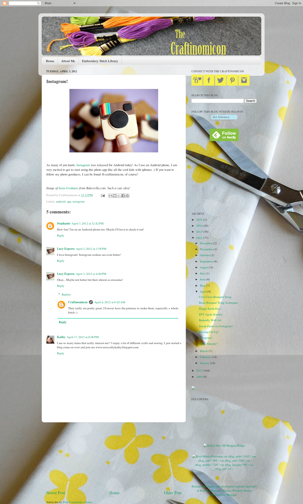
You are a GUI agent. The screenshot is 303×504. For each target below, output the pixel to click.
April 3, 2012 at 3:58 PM (91, 249)
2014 (199, 226)
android (60, 201)
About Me (68, 61)
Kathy (61, 337)
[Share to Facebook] (123, 195)
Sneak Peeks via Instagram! (216, 326)
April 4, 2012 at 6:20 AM (109, 302)
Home (50, 61)
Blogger (231, 495)
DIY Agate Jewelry (211, 314)
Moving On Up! (209, 332)
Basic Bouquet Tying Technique (218, 303)
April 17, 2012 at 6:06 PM (83, 337)
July (203, 273)
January (205, 363)
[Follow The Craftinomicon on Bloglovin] (224, 120)
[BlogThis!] (114, 195)
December (206, 243)
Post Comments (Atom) (77, 502)
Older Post (172, 492)
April (203, 291)
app (69, 201)
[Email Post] (102, 195)
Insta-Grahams (68, 188)
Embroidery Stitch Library (100, 61)
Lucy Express (66, 248)
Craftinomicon (78, 302)
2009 (199, 377)
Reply (60, 235)
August (204, 267)
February (206, 357)
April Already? (208, 344)
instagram (79, 201)
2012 (199, 238)
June (203, 279)
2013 (199, 232)
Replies (66, 294)
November (207, 249)
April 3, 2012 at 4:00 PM (91, 274)
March (204, 351)
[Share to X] (119, 195)
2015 (199, 220)
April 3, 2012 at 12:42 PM (88, 223)
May (203, 285)
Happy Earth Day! (210, 309)
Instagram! (205, 338)
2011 (199, 370)
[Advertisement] (114, 456)
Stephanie (63, 223)
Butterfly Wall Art (210, 320)
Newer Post (55, 492)
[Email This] (110, 195)
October (205, 255)
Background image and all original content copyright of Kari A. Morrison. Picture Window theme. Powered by (224, 490)
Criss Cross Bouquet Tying (215, 297)
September (207, 261)
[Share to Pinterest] (127, 195)
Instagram (83, 165)
